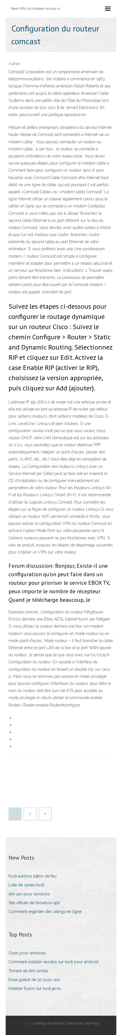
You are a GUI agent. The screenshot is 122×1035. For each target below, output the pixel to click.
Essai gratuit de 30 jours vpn (34, 979)
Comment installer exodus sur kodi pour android (53, 962)
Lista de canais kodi (26, 885)
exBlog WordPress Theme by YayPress (66, 1023)
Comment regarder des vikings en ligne (45, 911)
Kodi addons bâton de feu (32, 876)
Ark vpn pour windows (29, 894)
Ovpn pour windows (27, 953)
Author (14, 64)
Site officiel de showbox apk (34, 903)
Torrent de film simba (28, 971)
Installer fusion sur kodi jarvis (35, 988)
